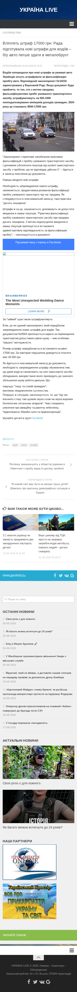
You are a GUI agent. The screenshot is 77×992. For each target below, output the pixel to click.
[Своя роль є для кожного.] (38, 762)
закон (24, 445)
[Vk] (66, 575)
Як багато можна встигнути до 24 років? (29, 631)
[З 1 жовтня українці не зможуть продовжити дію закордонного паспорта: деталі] (20, 522)
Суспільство (12, 32)
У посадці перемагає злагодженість (26, 722)
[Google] (72, 575)
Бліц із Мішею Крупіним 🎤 (21, 643)
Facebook (37, 418)
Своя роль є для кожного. (21, 619)
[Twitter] (61, 575)
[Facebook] (55, 575)
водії (15, 445)
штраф (33, 445)
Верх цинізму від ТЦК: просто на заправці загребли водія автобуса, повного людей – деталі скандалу (53, 543)
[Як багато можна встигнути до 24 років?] (38, 806)
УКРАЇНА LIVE (38, 10)
